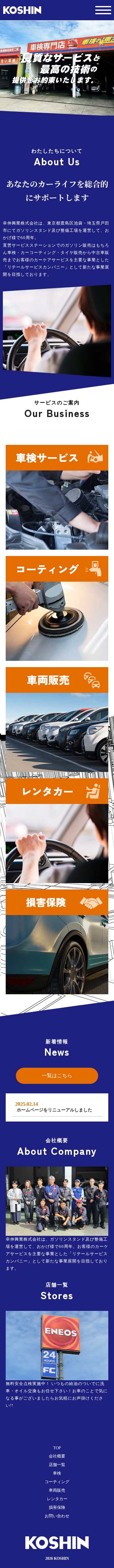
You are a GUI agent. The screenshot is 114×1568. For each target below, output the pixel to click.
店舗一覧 (57, 1465)
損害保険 (57, 1507)
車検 (57, 1473)
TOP (57, 1448)
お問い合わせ (57, 1516)
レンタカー (57, 1499)
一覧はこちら (57, 1075)
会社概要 (57, 1456)
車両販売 (57, 1490)
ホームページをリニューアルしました (54, 1110)
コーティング (57, 1482)
